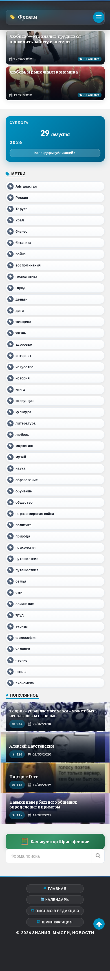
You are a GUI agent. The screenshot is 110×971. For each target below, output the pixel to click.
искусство (24, 367)
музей (21, 457)
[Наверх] (99, 924)
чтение (21, 660)
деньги (21, 299)
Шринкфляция (57, 922)
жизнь (21, 333)
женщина (23, 322)
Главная (57, 888)
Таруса (22, 209)
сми (19, 592)
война (21, 254)
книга (20, 389)
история (23, 378)
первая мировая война (35, 514)
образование (27, 480)
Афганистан (26, 186)
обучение (24, 491)
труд (20, 615)
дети (20, 310)
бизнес (21, 231)
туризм (22, 626)
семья (21, 581)
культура (23, 412)
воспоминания (28, 265)
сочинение (25, 604)
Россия (22, 197)
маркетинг (24, 446)
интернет (23, 356)
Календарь (57, 899)
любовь (22, 434)
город (20, 288)
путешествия (27, 570)
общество (24, 502)
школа (21, 672)
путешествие (27, 559)
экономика (25, 683)
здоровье (24, 344)
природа (23, 536)
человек (23, 649)
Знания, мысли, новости (63, 932)
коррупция (25, 401)
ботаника (23, 243)
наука (20, 468)
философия (26, 638)
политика (24, 525)
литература (26, 423)
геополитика (26, 276)
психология (26, 547)
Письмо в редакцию (57, 911)
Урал (20, 220)
